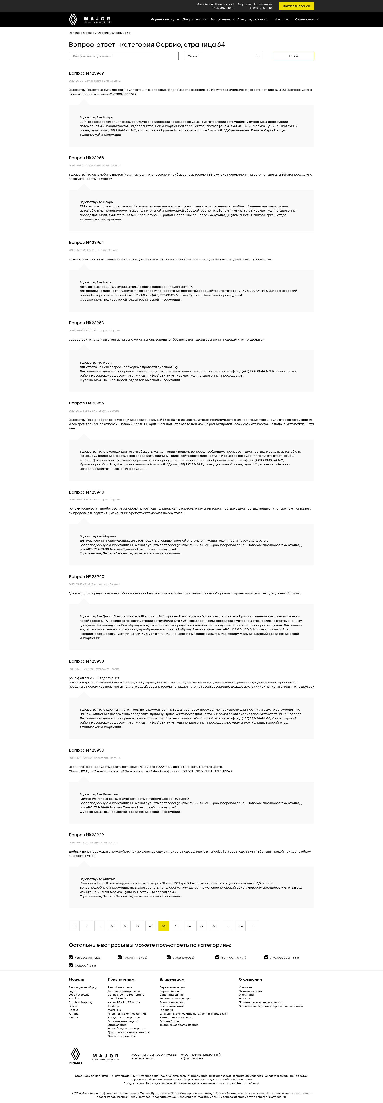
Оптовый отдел (170, 1021)
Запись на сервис (172, 1002)
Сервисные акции (172, 987)
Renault (94, 1093)
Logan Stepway (79, 994)
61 (125, 926)
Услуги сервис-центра (175, 998)
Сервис (103, 32)
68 (214, 926)
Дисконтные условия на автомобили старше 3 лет (194, 1013)
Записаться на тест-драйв (126, 994)
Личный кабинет (250, 991)
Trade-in (113, 1006)
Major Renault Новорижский (154, 1054)
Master (73, 1017)
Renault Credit (117, 998)
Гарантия (166, 1009)
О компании (247, 994)
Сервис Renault (170, 991)
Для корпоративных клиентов (128, 1032)
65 (176, 926)
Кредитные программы (124, 1017)
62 (138, 926)
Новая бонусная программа (127, 1028)
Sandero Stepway (80, 1002)
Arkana (74, 1013)
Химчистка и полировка (176, 1017)
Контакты (245, 987)
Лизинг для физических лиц (127, 1013)
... (100, 926)
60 (112, 926)
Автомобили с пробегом (124, 991)
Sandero (74, 998)
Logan (73, 991)
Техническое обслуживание (179, 1024)
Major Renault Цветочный (201, 1054)
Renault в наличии (120, 987)
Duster (73, 1006)
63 (150, 926)
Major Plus (114, 1009)
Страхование (117, 1024)
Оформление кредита (123, 1021)
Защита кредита (171, 994)
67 (201, 926)
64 (163, 926)
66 (189, 926)
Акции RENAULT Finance (124, 1002)
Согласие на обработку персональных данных (271, 1006)
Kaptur (73, 1009)
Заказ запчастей (172, 1006)
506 (240, 926)
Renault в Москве (81, 32)
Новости (281, 19)
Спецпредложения (252, 19)
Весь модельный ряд (83, 987)
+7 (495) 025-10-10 (223, 7)
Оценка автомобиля (122, 1036)
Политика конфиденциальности (261, 1002)
